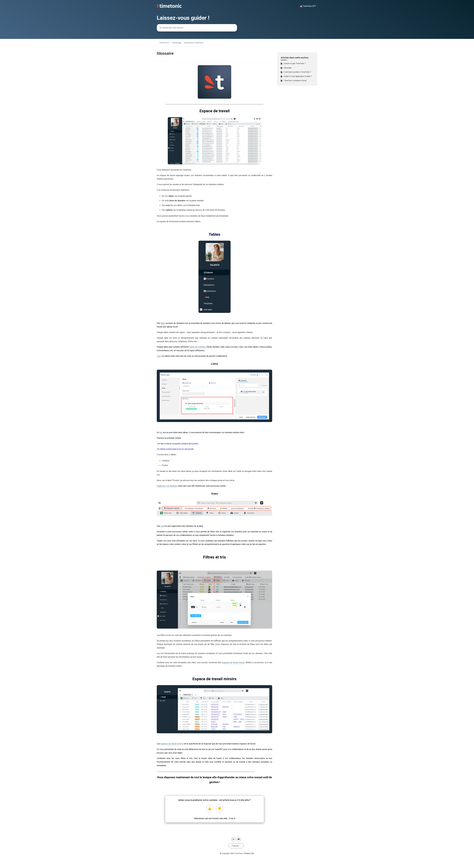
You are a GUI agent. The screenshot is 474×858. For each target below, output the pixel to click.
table (163, 323)
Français (235, 846)
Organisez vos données (167, 486)
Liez (159, 356)
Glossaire (288, 68)
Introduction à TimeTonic (193, 43)
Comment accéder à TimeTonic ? (297, 72)
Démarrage (176, 43)
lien (161, 432)
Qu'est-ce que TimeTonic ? (295, 63)
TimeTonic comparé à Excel (295, 80)
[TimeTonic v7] (169, 7)
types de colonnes (198, 347)
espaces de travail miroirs (233, 662)
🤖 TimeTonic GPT (308, 6)
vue (162, 526)
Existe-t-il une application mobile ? (298, 76)
